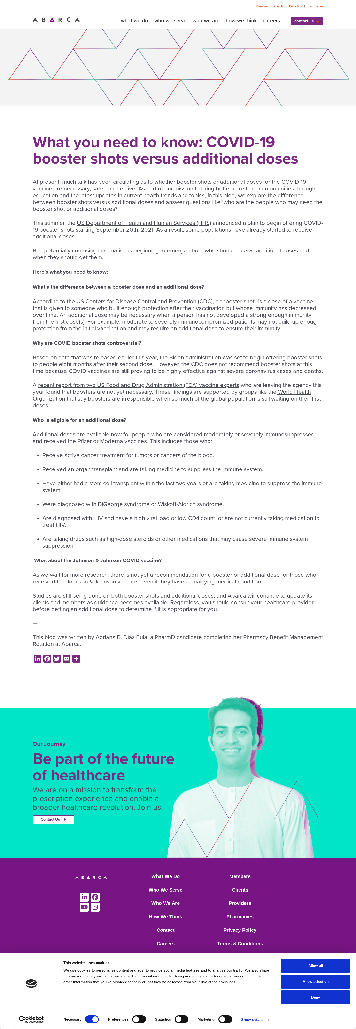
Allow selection (316, 981)
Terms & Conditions (240, 943)
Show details (252, 1019)
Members (262, 6)
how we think (241, 20)
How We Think (165, 916)
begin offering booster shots (286, 357)
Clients (279, 6)
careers (271, 20)
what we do (134, 20)
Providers (295, 6)
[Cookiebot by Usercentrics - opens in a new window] (31, 1019)
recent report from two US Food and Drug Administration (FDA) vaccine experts (138, 385)
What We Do (165, 876)
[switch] (139, 1019)
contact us (304, 20)
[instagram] (95, 907)
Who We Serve (165, 890)
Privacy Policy (240, 930)
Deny (315, 997)
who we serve (170, 20)
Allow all (315, 965)
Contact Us (50, 819)
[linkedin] (84, 897)
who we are (206, 20)
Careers (166, 943)
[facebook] (95, 897)
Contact (166, 930)
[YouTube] (84, 907)
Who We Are (165, 903)
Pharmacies (315, 6)
